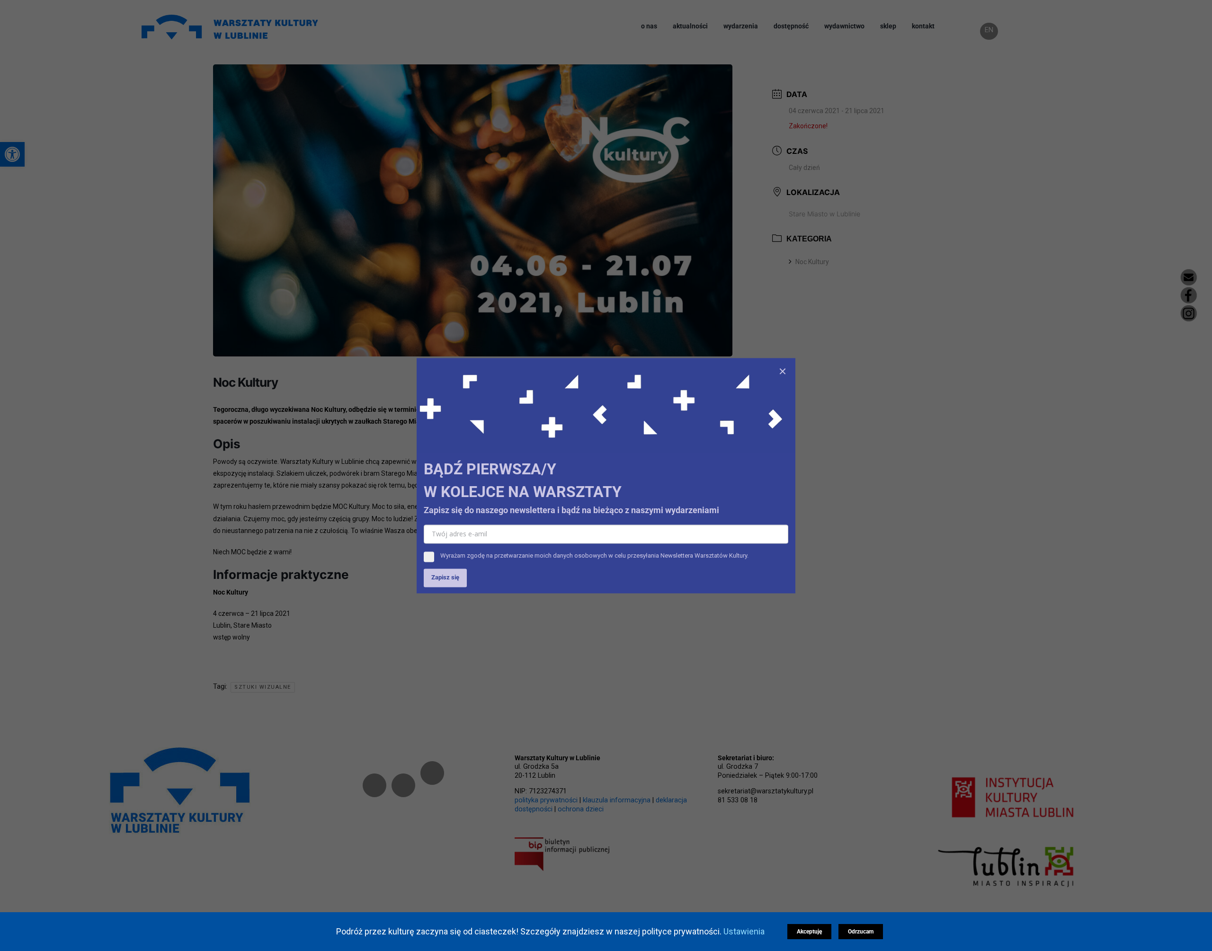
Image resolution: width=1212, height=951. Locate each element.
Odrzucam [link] (860, 931)
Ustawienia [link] (745, 931)
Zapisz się (445, 577)
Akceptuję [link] (808, 931)
